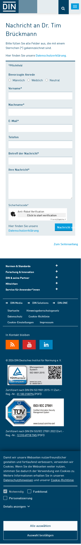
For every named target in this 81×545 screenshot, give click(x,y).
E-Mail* (13, 120)
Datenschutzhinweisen (18, 480)
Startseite (13, 310)
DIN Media (16, 302)
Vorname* (15, 88)
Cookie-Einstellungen (21, 322)
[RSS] (12, 344)
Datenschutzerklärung (51, 55)
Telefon (13, 137)
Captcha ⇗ (58, 219)
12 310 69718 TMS (27, 435)
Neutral (55, 80)
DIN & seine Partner (17, 277)
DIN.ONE (63, 302)
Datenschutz (15, 316)
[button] (18, 506)
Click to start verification (42, 215)
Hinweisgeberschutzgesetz (42, 310)
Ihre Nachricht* (19, 169)
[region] (40, 484)
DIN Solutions (40, 302)
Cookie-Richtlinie (62, 480)
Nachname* (16, 104)
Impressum (46, 322)
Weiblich (37, 80)
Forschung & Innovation (20, 272)
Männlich (19, 80)
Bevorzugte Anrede (21, 74)
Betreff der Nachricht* (23, 153)
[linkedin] (46, 344)
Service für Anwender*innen (23, 289)
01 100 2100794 (25, 394)
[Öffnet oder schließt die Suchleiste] (63, 7)
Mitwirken (12, 283)
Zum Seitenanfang (66, 244)
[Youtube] (29, 344)
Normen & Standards (18, 266)
